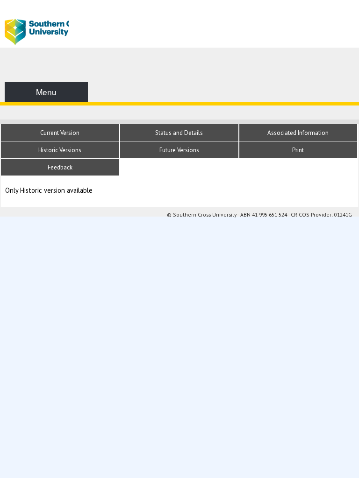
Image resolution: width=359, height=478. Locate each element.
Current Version (59, 133)
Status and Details (179, 133)
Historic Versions (59, 150)
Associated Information (298, 133)
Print (298, 150)
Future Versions (179, 150)
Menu (46, 92)
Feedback (60, 167)
